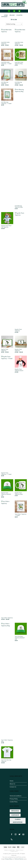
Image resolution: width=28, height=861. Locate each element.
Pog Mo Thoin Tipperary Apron (19, 370)
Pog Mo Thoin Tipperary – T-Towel (6, 473)
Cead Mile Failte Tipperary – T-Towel (6, 63)
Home (6, 15)
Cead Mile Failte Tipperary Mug (19, 63)
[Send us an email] (23, 834)
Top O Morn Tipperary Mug (7, 740)
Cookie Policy (13, 802)
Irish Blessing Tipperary (4, 83)
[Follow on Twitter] (19, 834)
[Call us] (11, 839)
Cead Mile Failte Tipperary (5, 43)
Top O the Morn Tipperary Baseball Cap (20, 638)
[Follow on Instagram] (15, 834)
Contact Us (13, 787)
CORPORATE (15, 815)
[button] (9, 11)
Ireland (12, 15)
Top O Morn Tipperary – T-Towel (20, 514)
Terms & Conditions (15, 796)
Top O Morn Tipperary (7, 618)
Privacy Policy (14, 799)
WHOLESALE (15, 811)
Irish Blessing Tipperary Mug (18, 206)
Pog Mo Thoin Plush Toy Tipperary (6, 226)
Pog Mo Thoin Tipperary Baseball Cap (6, 494)
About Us (12, 784)
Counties (19, 15)
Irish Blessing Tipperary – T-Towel (6, 102)
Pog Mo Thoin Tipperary (18, 330)
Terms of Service (19, 859)
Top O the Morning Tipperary (6, 760)
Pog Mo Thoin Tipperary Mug (18, 493)
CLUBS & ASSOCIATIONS (17, 820)
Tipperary (4, 16)
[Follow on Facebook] (11, 834)
